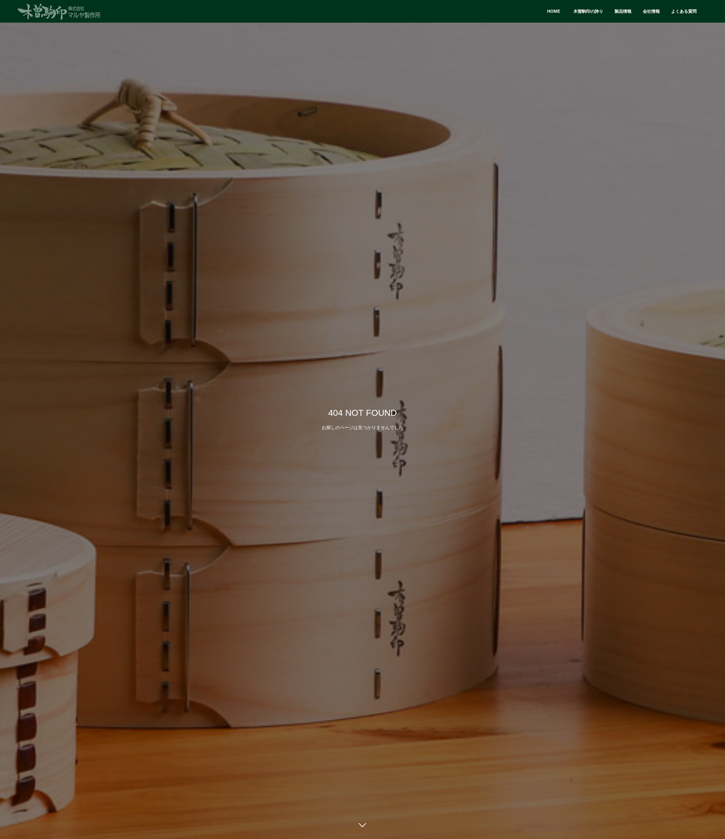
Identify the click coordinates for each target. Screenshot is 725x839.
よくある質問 (684, 11)
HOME (555, 11)
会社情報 (651, 11)
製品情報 (623, 11)
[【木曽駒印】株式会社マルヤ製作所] (59, 11)
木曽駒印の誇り (588, 11)
